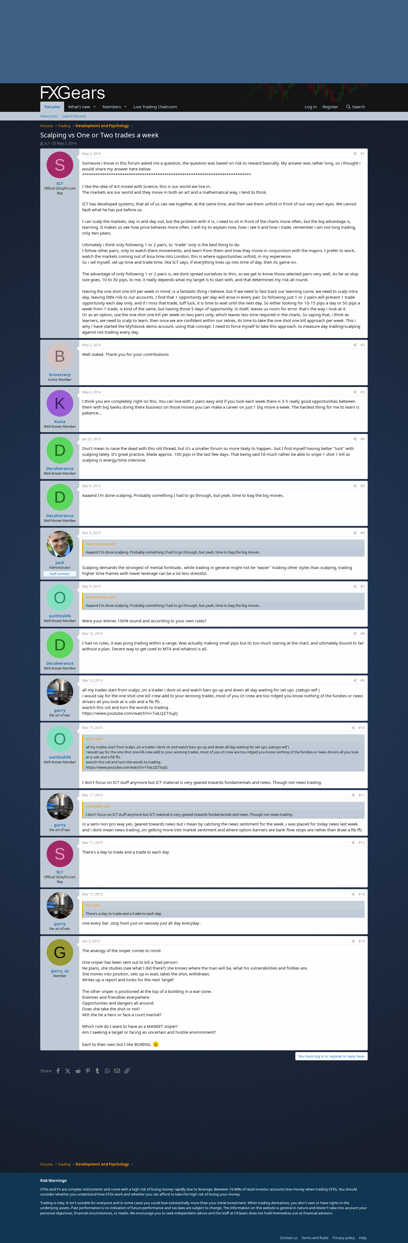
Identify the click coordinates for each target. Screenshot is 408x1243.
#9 (363, 680)
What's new (79, 106)
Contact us (289, 1237)
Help (363, 1237)
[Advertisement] (166, 41)
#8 (363, 633)
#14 (362, 941)
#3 (363, 392)
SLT (47, 143)
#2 (363, 345)
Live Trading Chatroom (155, 106)
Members (112, 106)
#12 (362, 842)
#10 (362, 727)
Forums (52, 106)
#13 (362, 894)
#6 (363, 532)
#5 (363, 486)
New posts (49, 116)
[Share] (355, 154)
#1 (363, 153)
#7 (363, 586)
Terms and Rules (314, 1237)
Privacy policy (344, 1237)
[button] (95, 107)
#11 (362, 795)
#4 (363, 439)
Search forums (74, 116)
